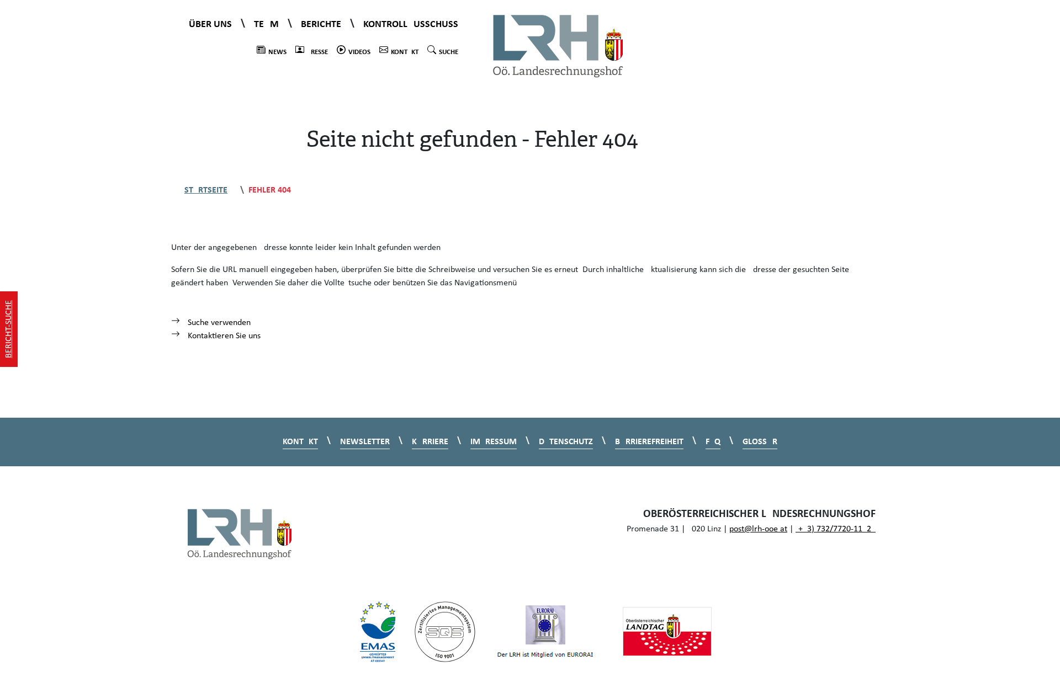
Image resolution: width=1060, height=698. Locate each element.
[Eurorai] (545, 631)
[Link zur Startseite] (558, 45)
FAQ (713, 442)
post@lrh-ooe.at (758, 529)
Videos (359, 52)
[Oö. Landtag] (667, 631)
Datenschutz (566, 442)
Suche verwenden (218, 322)
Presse (317, 52)
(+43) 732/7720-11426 (836, 529)
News (277, 52)
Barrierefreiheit (649, 442)
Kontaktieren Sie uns (223, 336)
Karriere (430, 442)
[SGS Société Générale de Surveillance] (445, 631)
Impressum (493, 442)
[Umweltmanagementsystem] (377, 631)
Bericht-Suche (8, 329)
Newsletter (365, 442)
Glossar (760, 442)
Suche (448, 52)
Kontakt (404, 52)
